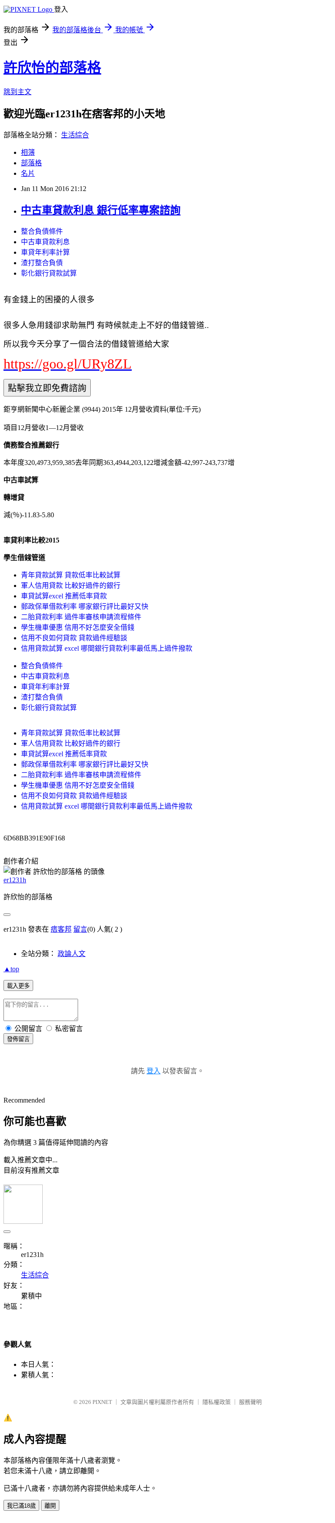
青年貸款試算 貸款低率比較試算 (70, 575)
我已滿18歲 (21, 1506)
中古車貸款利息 (45, 242)
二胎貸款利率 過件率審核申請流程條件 (81, 617)
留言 (80, 929)
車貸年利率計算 (45, 252)
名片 (28, 173)
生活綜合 (75, 135)
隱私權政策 (216, 1402)
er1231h (14, 880)
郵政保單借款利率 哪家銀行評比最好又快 (84, 606)
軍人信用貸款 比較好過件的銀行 (70, 585)
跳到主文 (17, 92)
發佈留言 (18, 1039)
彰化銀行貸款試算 (49, 273)
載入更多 (18, 986)
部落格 (31, 163)
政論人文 (71, 953)
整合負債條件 (42, 231)
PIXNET (102, 1402)
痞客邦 (61, 929)
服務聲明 (250, 1402)
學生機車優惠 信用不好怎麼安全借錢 (77, 627)
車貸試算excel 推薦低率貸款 (64, 596)
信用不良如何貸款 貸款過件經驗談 (74, 638)
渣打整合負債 (42, 262)
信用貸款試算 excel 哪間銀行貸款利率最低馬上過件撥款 (106, 648)
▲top (11, 969)
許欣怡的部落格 (52, 67)
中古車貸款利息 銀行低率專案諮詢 (101, 210)
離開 (50, 1506)
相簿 (28, 152)
